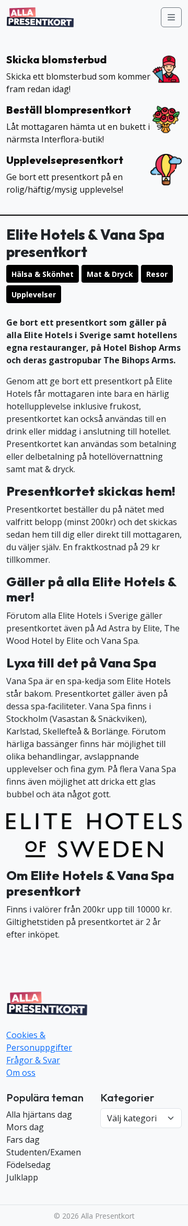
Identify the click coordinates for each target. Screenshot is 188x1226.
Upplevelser (33, 294)
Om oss (21, 1072)
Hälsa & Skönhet (42, 274)
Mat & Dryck (110, 274)
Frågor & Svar (33, 1060)
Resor (157, 274)
